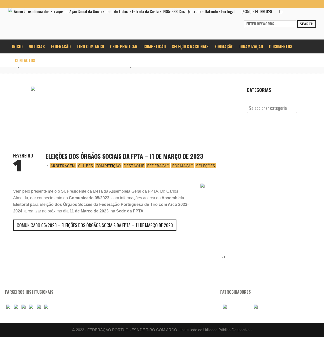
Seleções (205, 165)
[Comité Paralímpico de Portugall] (38, 307)
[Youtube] (296, 4)
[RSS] (304, 4)
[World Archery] (8, 307)
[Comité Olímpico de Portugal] (23, 307)
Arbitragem (62, 165)
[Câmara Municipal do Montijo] (235, 307)
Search (306, 24)
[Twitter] (312, 4)
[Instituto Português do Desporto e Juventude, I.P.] (31, 307)
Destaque (134, 165)
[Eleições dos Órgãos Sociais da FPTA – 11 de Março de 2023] (122, 114)
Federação (158, 165)
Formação (182, 165)
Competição (108, 165)
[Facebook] (288, 4)
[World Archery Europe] (16, 307)
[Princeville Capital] (263, 307)
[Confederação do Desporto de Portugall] (46, 307)
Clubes (85, 165)
